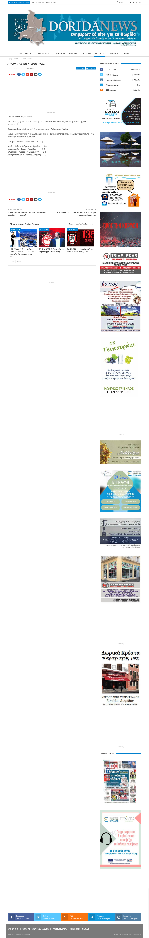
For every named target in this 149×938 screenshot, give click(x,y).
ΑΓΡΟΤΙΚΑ (87, 54)
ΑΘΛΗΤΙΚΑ (99, 54)
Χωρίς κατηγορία (90, 68)
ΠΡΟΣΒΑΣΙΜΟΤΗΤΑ (60, 929)
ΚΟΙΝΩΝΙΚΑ (60, 54)
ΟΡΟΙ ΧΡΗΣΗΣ (13, 929)
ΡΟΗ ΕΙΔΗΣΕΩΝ (25, 54)
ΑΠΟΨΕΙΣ (126, 54)
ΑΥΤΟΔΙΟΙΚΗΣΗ (44, 54)
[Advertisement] (52, 94)
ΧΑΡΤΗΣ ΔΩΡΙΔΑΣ (38, 2)
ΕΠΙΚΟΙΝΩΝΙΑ (75, 929)
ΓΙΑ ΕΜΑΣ (85, 929)
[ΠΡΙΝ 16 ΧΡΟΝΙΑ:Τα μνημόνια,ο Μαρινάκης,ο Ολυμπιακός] (52, 237)
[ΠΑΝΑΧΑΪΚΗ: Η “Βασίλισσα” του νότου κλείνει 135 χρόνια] (80, 237)
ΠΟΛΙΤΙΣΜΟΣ (113, 54)
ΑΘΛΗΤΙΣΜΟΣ (80, 68)
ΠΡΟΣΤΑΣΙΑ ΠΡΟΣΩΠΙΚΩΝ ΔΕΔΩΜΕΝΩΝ (35, 929)
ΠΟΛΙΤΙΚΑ (73, 54)
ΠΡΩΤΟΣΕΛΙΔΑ (51, 2)
